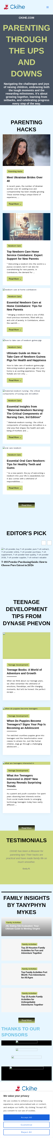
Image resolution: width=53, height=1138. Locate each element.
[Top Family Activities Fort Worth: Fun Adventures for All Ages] (9, 974)
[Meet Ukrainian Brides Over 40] (26, 150)
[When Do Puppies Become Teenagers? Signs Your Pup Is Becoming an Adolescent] (20, 708)
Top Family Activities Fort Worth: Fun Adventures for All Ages (34, 975)
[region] (26, 1114)
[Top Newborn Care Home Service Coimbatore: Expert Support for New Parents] (26, 226)
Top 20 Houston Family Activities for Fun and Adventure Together (33, 950)
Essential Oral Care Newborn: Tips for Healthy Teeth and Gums (26, 464)
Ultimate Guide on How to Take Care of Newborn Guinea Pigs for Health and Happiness (26, 357)
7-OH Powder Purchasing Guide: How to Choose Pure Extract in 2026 (24, 563)
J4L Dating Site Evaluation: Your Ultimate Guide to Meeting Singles (22, 927)
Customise (26, 1125)
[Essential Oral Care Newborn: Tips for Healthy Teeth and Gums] (12, 448)
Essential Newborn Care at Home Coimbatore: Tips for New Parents (24, 306)
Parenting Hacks (15, 171)
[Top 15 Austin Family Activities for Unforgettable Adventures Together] (9, 1000)
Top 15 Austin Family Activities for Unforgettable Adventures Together (32, 1000)
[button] (4, 859)
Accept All (26, 1117)
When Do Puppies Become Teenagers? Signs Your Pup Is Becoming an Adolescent (26, 724)
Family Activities (13, 922)
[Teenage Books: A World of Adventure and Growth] (26, 645)
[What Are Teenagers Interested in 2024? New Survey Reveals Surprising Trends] (18, 763)
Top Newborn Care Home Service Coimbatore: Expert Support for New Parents (25, 255)
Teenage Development (18, 665)
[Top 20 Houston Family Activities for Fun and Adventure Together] (9, 950)
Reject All (26, 1132)
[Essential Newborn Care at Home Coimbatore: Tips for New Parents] (19, 289)
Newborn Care (14, 246)
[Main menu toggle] (47, 7)
